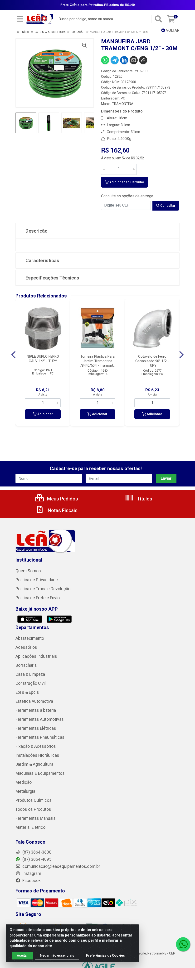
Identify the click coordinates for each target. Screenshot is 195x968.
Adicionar (45, 414)
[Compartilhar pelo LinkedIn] (124, 60)
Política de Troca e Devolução (42, 588)
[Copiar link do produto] (143, 60)
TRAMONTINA (122, 104)
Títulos (144, 499)
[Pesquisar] (158, 19)
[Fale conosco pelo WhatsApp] (183, 944)
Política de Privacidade (36, 579)
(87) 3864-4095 (36, 859)
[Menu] (19, 19)
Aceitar (22, 955)
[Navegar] (13, 355)
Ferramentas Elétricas (35, 728)
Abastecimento (29, 638)
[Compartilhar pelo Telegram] (115, 60)
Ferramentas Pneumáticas (39, 737)
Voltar (172, 30)
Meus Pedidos (62, 499)
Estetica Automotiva (34, 701)
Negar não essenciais (57, 955)
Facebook (31, 880)
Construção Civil (30, 683)
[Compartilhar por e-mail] (134, 60)
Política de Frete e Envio (37, 597)
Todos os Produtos (33, 809)
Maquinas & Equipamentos (40, 773)
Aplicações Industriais (36, 656)
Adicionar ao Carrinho (126, 182)
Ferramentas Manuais (35, 818)
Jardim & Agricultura (34, 764)
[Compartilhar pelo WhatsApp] (105, 60)
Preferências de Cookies (105, 955)
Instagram (31, 873)
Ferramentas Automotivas (39, 719)
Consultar (168, 205)
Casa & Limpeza (30, 674)
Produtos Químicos (33, 800)
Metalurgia (25, 791)
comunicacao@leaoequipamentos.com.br (60, 866)
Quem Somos (28, 570)
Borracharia (26, 665)
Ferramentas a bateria (35, 710)
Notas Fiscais (62, 510)
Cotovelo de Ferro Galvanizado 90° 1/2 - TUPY (152, 361)
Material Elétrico (30, 827)
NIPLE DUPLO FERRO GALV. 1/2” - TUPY (43, 358)
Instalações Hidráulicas (37, 755)
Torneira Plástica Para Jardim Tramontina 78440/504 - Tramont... (97, 361)
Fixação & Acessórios (35, 746)
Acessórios (26, 647)
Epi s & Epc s (27, 692)
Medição (23, 782)
